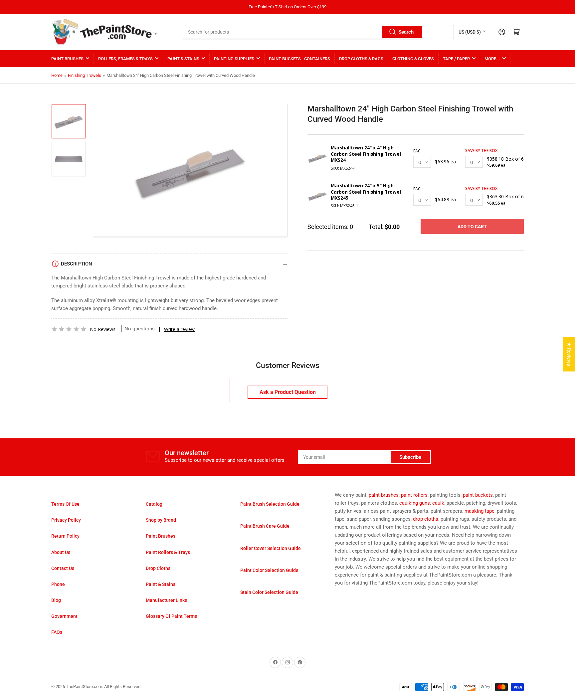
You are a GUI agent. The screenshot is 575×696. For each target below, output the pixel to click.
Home (57, 75)
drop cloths (425, 519)
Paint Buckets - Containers (299, 58)
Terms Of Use (65, 504)
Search (406, 32)
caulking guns (414, 503)
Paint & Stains (183, 58)
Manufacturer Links (166, 600)
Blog (56, 600)
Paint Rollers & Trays (168, 552)
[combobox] (303, 32)
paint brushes (384, 495)
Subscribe (410, 457)
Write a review (179, 329)
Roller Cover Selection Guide (270, 548)
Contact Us (62, 568)
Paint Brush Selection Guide (269, 504)
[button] (69, 329)
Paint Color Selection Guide (269, 570)
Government (64, 616)
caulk (438, 503)
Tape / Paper (456, 58)
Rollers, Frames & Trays (125, 58)
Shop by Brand (161, 520)
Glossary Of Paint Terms (171, 616)
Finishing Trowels (84, 75)
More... (492, 58)
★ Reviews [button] (569, 354)
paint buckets (478, 495)
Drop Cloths (158, 568)
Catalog (154, 504)
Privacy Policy (66, 520)
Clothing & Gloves (413, 58)
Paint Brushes (67, 58)
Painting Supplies (234, 58)
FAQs (56, 632)
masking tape (479, 511)
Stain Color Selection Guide (269, 592)
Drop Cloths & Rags (361, 58)
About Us (60, 552)
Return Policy (65, 536)
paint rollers (414, 495)
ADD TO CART (472, 226)
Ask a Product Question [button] (288, 392)
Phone (58, 584)
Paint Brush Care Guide (264, 526)
